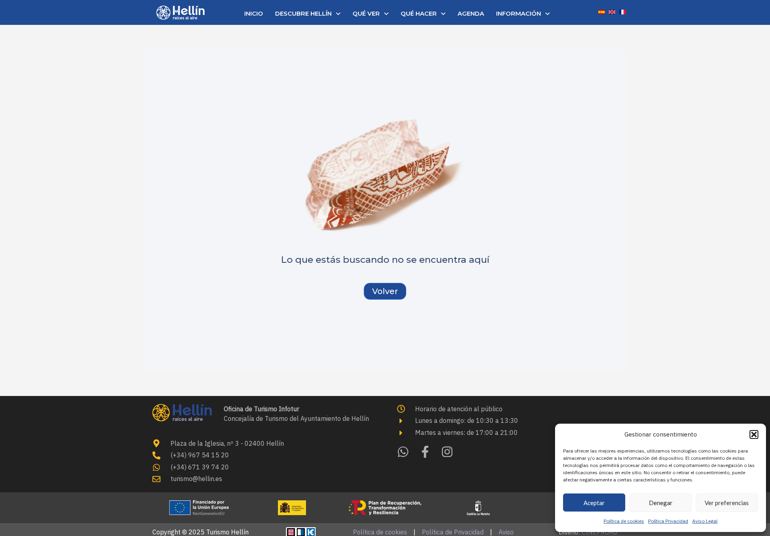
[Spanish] (601, 11)
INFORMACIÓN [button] (518, 13)
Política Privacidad (668, 521)
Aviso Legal (704, 521)
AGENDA (471, 13)
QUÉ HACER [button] (419, 13)
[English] (612, 11)
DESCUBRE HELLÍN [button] (303, 13)
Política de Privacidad (453, 532)
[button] (754, 434)
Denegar (661, 502)
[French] (622, 11)
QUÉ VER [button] (366, 13)
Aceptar (594, 502)
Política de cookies (624, 521)
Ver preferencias (727, 502)
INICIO (253, 13)
